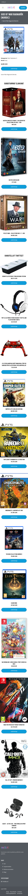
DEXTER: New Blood (14, 180)
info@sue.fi (4, 2)
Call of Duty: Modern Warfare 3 (14, 780)
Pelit (9, 58)
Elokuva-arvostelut (8, 869)
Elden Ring (14, 603)
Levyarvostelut (7, 866)
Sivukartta (19, 893)
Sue (5, 863)
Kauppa (23, 7)
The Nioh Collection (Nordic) (14, 554)
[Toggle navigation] (3, 7)
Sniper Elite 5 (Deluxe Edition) (14, 409)
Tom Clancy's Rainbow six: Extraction (14, 459)
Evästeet (19, 891)
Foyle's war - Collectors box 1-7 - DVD (14, 233)
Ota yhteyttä (13, 891)
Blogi (5, 872)
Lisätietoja (14, 68)
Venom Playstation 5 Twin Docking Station (14, 276)
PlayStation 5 (13, 58)
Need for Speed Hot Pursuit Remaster (14, 725)
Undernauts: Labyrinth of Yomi (14, 510)
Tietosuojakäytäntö (11, 893)
